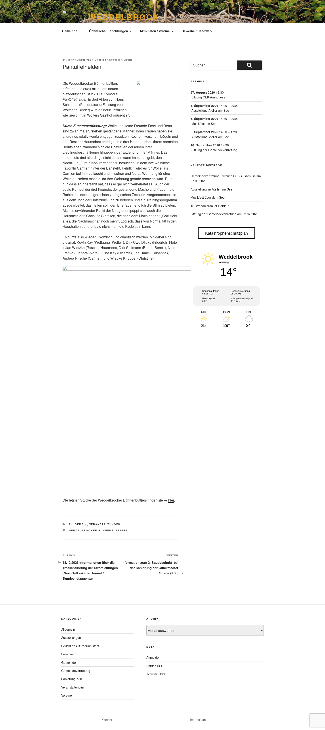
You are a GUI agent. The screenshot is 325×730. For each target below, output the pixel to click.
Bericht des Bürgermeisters (80, 646)
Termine (198, 81)
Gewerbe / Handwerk (197, 31)
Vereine (66, 695)
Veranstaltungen (105, 524)
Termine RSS (155, 674)
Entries (154, 666)
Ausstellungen (71, 637)
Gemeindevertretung (75, 670)
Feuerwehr (68, 654)
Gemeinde (69, 31)
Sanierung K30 (71, 679)
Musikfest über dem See (208, 197)
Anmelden (153, 657)
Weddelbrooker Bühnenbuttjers (98, 530)
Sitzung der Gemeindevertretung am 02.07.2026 (224, 214)
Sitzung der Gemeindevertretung (214, 150)
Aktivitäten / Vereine (155, 31)
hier (171, 500)
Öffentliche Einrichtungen (108, 31)
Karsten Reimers (117, 60)
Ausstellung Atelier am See (210, 110)
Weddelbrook (123, 17)
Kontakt (106, 719)
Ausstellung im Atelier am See (211, 189)
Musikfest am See (203, 123)
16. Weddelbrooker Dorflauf (210, 206)
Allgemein (78, 524)
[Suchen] (249, 65)
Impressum (198, 719)
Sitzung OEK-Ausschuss (208, 97)
